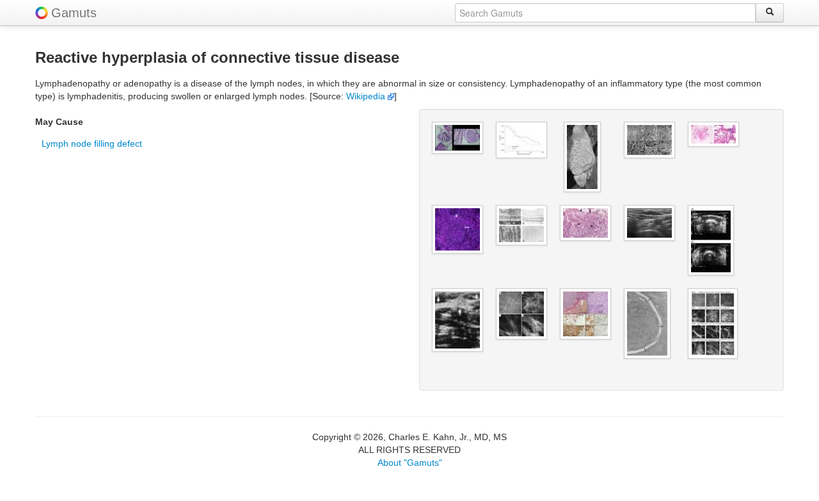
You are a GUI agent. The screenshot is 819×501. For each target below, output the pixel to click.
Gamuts (74, 13)
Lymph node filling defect (92, 143)
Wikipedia (367, 96)
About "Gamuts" (410, 462)
